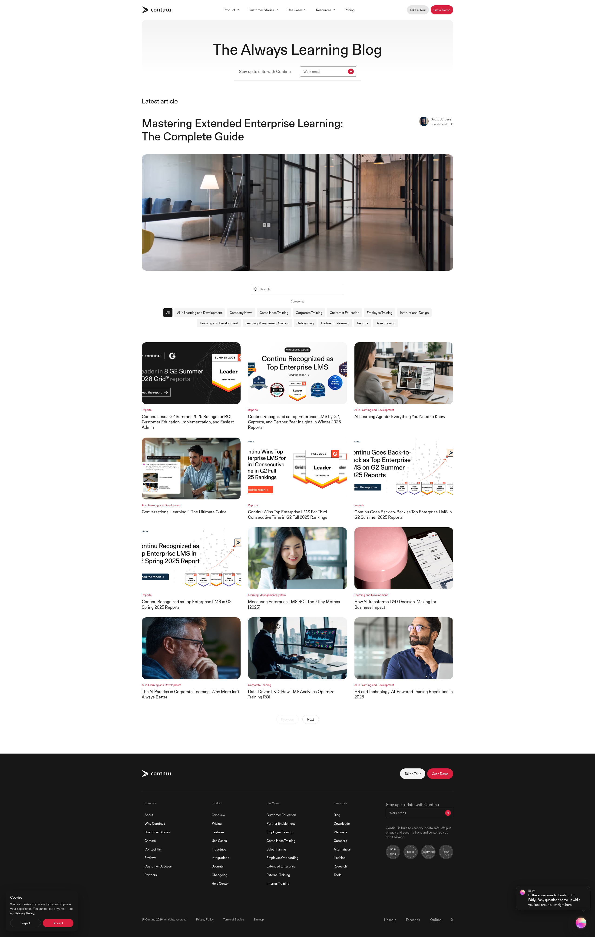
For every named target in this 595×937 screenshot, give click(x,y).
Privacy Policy (205, 919)
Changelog (219, 875)
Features (218, 832)
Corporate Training (309, 313)
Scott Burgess (441, 119)
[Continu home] (156, 9)
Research (340, 866)
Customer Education (344, 313)
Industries (219, 849)
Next (310, 719)
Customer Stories (261, 10)
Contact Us (153, 849)
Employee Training (380, 313)
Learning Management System (267, 323)
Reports (362, 323)
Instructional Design (414, 313)
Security (218, 866)
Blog (337, 815)
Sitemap (259, 919)
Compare (340, 841)
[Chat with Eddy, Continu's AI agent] (581, 923)
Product (229, 10)
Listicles (339, 858)
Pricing (350, 10)
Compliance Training (274, 313)
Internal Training (278, 883)
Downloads (342, 823)
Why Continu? (155, 823)
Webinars (340, 832)
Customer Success (158, 866)
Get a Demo (441, 10)
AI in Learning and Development (199, 313)
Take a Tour (418, 10)
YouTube (435, 920)
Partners (151, 875)
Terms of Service (233, 919)
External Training (278, 875)
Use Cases (295, 10)
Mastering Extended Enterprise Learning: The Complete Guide (242, 129)
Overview (218, 815)
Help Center (220, 883)
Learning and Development (219, 323)
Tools (337, 875)
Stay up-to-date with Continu (412, 804)
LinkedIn (390, 920)
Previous (287, 719)
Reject (25, 923)
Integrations (220, 858)
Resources (323, 10)
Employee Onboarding (282, 858)
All (168, 313)
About (149, 815)
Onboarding (305, 323)
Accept (58, 923)
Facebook (413, 920)
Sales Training (385, 323)
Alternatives (342, 849)
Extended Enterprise (281, 866)
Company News (241, 313)
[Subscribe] (351, 71)
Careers (150, 841)
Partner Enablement (335, 323)
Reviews (150, 858)
